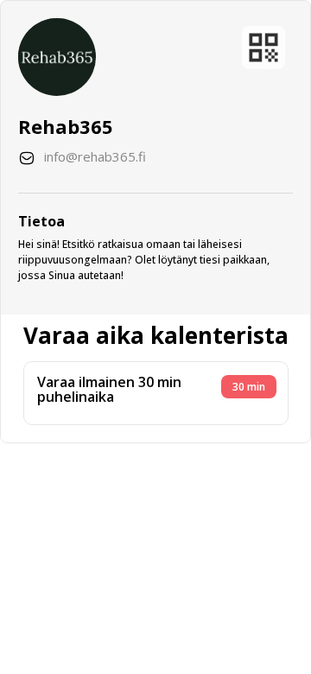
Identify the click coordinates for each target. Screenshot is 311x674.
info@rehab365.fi (95, 156)
